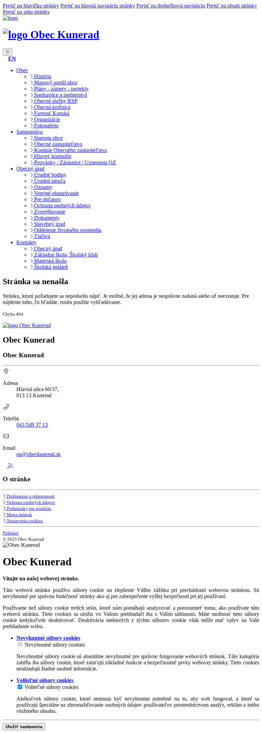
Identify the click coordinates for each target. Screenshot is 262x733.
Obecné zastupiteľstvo (57, 144)
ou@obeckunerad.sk (38, 454)
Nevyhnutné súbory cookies (55, 645)
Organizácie (46, 119)
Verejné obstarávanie (56, 193)
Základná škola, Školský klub (65, 255)
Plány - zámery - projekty (61, 89)
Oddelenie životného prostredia (67, 230)
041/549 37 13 (32, 425)
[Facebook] (5, 466)
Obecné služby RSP (55, 101)
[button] (12, 58)
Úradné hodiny (50, 175)
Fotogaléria (45, 125)
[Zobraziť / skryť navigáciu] (7, 52)
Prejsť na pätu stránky (26, 12)
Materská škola (50, 261)
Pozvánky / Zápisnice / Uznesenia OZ (74, 162)
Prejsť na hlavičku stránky (31, 6)
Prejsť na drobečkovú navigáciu (170, 6)
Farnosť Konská (51, 113)
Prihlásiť (11, 533)
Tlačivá (41, 236)
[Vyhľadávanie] (5, 58)
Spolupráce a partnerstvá (60, 95)
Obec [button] (22, 70)
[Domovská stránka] (10, 18)
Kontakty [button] (26, 242)
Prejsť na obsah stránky (231, 6)
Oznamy (43, 187)
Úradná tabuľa (49, 181)
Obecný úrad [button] (30, 168)
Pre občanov (47, 199)
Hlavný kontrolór (52, 156)
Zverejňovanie (49, 212)
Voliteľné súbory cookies (51, 687)
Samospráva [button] (29, 132)
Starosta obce (48, 138)
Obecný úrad (47, 248)
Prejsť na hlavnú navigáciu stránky (97, 6)
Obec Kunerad (63, 34)
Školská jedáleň (50, 267)
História (42, 76)
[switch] (20, 644)
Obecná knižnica (51, 107)
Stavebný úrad (49, 224)
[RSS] (10, 466)
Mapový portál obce (55, 82)
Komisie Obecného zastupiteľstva (70, 150)
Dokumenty (46, 218)
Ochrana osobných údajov (62, 205)
